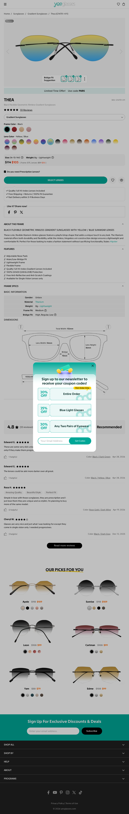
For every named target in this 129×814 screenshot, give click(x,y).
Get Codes (80, 441)
